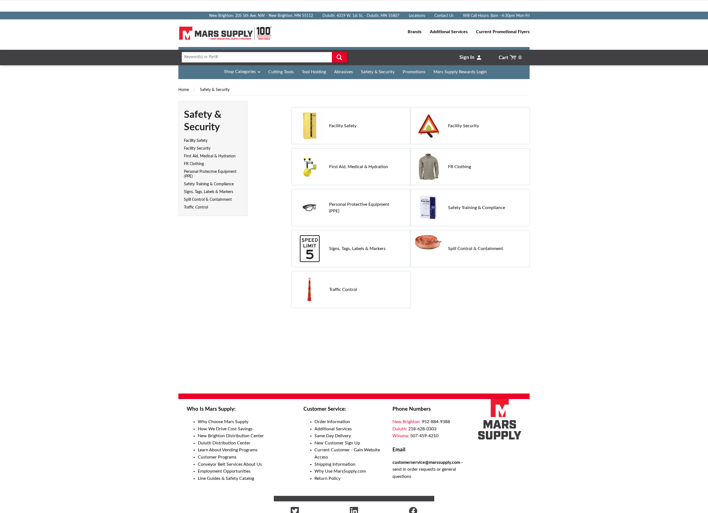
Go (339, 57)
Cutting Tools (281, 72)
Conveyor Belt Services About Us (230, 464)
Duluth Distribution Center (224, 443)
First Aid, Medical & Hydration (210, 156)
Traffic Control (196, 207)
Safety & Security (378, 72)
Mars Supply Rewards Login (460, 72)
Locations (417, 16)
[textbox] (262, 57)
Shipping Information (334, 464)
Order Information (332, 422)
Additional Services (333, 429)
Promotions (414, 72)
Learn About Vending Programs (227, 450)
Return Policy (327, 478)
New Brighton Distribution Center (231, 436)
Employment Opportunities (224, 471)
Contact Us (444, 16)
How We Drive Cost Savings (225, 429)
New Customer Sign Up (337, 443)
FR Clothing (194, 164)
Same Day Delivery (332, 436)
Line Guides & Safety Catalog (226, 478)
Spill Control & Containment (208, 200)
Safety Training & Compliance (209, 184)
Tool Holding (314, 72)
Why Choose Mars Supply (223, 422)
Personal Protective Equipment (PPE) (359, 207)
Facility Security (197, 148)
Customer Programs (217, 457)
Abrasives (343, 72)
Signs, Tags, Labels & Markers (208, 192)
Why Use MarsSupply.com (340, 471)
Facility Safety (195, 141)
